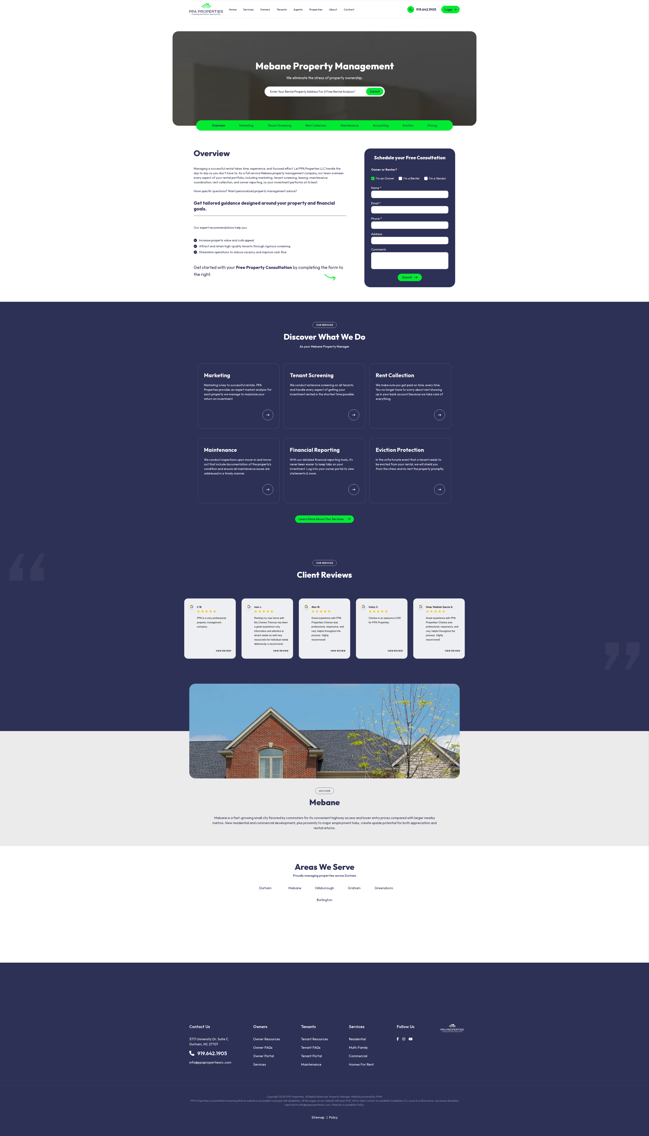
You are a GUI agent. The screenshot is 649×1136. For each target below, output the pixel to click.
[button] (398, 1039)
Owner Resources (266, 1039)
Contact (349, 9)
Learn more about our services (321, 519)
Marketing (246, 125)
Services (248, 9)
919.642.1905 (426, 9)
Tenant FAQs (310, 1047)
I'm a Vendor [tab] (437, 178)
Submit (375, 92)
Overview (218, 125)
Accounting (381, 125)
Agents (298, 9)
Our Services (324, 324)
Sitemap (317, 1117)
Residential (357, 1039)
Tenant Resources (314, 1039)
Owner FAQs (262, 1047)
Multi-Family (358, 1047)
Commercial (358, 1056)
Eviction (408, 125)
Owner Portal (263, 1056)
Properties (315, 9)
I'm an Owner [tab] (385, 178)
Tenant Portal (311, 1056)
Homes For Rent (361, 1064)
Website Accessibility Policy (348, 1104)
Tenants (282, 9)
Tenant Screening (279, 125)
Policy (333, 1117)
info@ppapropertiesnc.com (210, 1062)
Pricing (432, 125)
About (333, 9)
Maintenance (350, 125)
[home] (206, 9)
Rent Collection (316, 125)
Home (232, 9)
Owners (265, 9)
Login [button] (448, 10)
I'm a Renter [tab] (411, 178)
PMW (379, 1096)
